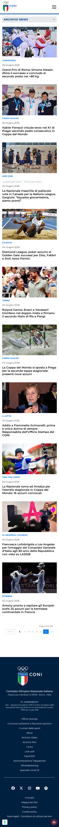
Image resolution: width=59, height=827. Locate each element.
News (29, 733)
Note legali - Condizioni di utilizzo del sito (29, 816)
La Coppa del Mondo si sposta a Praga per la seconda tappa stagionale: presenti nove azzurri (29, 371)
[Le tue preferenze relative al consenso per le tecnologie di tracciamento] (4, 822)
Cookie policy (29, 811)
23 (51, 631)
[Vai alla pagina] (20, 631)
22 (46, 631)
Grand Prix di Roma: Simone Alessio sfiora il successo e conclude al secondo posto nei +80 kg (27, 73)
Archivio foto (29, 742)
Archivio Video (29, 737)
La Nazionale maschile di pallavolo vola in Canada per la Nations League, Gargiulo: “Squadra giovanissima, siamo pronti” (29, 195)
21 (40, 631)
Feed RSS (29, 756)
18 (29, 631)
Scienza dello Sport (12, 182)
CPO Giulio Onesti (32, 182)
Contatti (29, 797)
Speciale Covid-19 (29, 770)
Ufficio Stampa (29, 719)
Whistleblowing (29, 765)
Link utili (29, 751)
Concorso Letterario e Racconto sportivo (30, 723)
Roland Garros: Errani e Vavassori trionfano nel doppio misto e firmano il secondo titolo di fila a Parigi (28, 313)
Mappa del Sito (29, 802)
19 (33, 631)
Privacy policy (29, 807)
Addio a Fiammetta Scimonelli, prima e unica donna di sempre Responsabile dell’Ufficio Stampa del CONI (28, 430)
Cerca (29, 747)
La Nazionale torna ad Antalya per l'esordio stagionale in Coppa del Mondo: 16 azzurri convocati (26, 490)
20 (37, 631)
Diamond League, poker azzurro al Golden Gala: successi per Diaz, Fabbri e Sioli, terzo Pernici (29, 255)
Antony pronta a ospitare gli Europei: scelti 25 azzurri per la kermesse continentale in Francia (28, 609)
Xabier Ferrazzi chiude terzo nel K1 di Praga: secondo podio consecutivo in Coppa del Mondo (28, 131)
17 (25, 631)
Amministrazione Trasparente (29, 761)
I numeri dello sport (29, 728)
